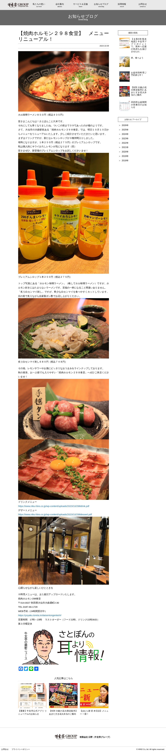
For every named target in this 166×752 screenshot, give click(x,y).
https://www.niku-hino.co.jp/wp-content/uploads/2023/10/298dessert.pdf (55, 514)
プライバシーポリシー (21, 749)
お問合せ (5, 749)
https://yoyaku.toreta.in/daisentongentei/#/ (39, 615)
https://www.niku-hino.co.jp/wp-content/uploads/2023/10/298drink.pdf (53, 506)
